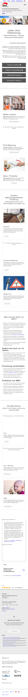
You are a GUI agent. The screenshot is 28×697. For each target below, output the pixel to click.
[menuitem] (25, 4)
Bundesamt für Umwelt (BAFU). (18, 334)
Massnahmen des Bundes (7, 544)
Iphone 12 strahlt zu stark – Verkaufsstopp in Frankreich (11, 639)
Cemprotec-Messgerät (17, 575)
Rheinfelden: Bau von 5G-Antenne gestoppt (9, 641)
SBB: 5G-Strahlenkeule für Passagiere (8, 644)
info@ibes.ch (7, 607)
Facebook (4, 610)
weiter (3, 13)
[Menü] (25, 4)
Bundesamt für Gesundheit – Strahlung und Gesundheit (13, 541)
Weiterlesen (24, 570)
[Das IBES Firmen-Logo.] (11, 4)
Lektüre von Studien (13, 372)
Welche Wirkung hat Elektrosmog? (8, 519)
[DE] (16, 691)
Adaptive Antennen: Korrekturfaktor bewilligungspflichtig (8, 570)
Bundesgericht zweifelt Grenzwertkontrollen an (10, 646)
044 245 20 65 (12, 609)
